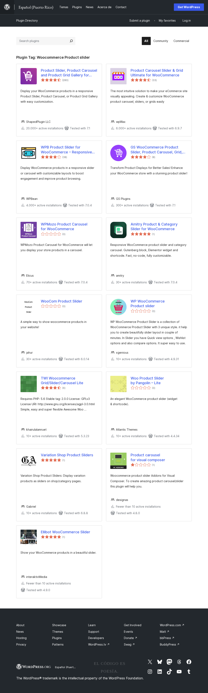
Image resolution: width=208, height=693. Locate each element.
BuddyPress (170, 644)
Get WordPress (189, 7)
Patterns (58, 644)
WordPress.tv (99, 644)
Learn (92, 625)
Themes (57, 631)
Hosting (21, 638)
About (20, 625)
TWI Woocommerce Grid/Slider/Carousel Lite (62, 380)
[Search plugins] (71, 41)
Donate (130, 638)
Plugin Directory (27, 20)
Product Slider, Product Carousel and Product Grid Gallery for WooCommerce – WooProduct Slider (69, 73)
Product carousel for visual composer (148, 457)
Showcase (59, 625)
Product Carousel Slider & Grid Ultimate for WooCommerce (157, 72)
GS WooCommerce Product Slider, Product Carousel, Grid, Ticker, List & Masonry (156, 149)
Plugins (57, 638)
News (20, 631)
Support (93, 631)
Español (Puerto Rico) (68, 667)
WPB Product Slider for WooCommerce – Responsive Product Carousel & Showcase (67, 149)
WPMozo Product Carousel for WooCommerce (64, 226)
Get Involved (132, 625)
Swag (129, 644)
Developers (96, 638)
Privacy (21, 644)
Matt (164, 631)
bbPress (167, 638)
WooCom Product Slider (61, 301)
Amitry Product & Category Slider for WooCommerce (154, 226)
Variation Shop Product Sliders (67, 455)
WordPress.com (172, 625)
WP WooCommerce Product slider (148, 303)
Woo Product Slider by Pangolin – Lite (147, 380)
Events (128, 631)
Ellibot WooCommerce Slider (65, 532)
